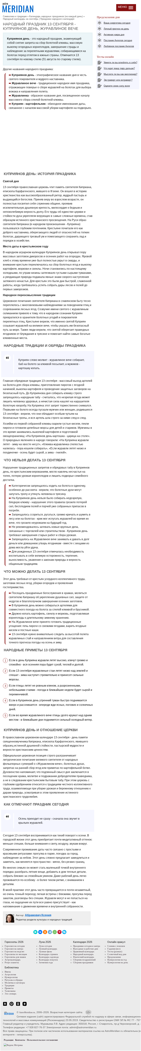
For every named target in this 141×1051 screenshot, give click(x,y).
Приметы (9, 988)
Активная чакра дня (114, 34)
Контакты (20, 1040)
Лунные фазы (45, 951)
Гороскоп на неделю (14, 951)
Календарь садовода (49, 957)
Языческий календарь (83, 957)
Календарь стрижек (48, 954)
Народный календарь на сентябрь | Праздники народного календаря (38, 19)
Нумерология (11, 977)
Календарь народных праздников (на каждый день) (56, 16)
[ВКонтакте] (40, 932)
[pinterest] (11, 1005)
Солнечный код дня (116, 954)
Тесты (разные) (114, 951)
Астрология (10, 974)
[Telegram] (50, 932)
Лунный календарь (48, 948)
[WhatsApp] (55, 932)
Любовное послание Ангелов (119, 46)
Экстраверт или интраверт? (118, 80)
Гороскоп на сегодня (15, 946)
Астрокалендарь (12, 959)
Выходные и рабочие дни (85, 948)
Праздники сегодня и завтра (86, 946)
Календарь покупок (48, 959)
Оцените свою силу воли (117, 86)
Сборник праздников (83, 962)
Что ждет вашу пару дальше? (119, 68)
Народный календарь (83, 954)
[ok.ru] (18, 1005)
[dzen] (24, 1005)
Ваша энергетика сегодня (117, 23)
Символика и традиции (15, 16)
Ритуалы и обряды (14, 980)
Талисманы (10, 991)
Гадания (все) (113, 948)
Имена (8, 971)
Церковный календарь (83, 951)
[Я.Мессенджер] (35, 932)
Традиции (9, 985)
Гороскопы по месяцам (16, 954)
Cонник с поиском (116, 946)
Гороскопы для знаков (15, 957)
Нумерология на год (117, 959)
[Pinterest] (59, 932)
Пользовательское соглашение (42, 1040)
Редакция (8, 1040)
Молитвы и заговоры (15, 982)
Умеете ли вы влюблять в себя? (120, 62)
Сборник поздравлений (84, 959)
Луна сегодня (45, 946)
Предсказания (114, 957)
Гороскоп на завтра (14, 948)
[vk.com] (5, 1005)
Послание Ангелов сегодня (118, 40)
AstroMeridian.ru (27, 1012)
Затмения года (46, 962)
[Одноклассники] (45, 932)
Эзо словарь (10, 993)
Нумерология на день (117, 962)
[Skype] (64, 932)
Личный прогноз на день (116, 28)
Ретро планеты (12, 962)
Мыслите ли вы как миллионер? (120, 74)
